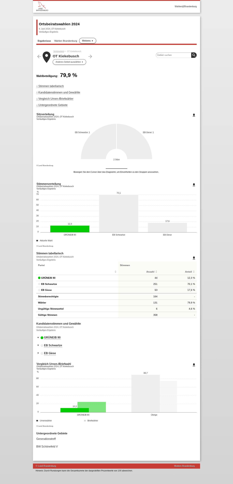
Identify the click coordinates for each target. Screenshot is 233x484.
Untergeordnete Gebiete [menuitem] (53, 105)
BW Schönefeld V (47, 446)
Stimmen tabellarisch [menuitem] (51, 86)
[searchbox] (176, 55)
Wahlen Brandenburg (65, 40)
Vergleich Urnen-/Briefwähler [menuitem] (55, 98)
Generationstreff (46, 438)
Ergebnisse (44, 40)
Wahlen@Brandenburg (186, 6)
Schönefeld (58, 51)
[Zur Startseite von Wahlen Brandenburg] (76, 6)
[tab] (116, 338)
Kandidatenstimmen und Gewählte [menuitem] (59, 92)
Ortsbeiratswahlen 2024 (59, 24)
